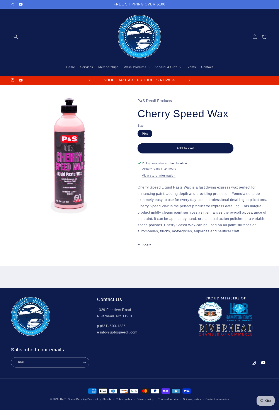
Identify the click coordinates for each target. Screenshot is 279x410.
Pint (145, 133)
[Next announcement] (189, 80)
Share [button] (147, 245)
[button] (15, 36)
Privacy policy (145, 399)
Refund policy (124, 399)
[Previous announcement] (89, 80)
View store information (158, 175)
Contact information (217, 399)
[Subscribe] (84, 362)
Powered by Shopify (99, 399)
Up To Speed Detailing (73, 399)
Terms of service (168, 399)
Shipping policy (192, 399)
